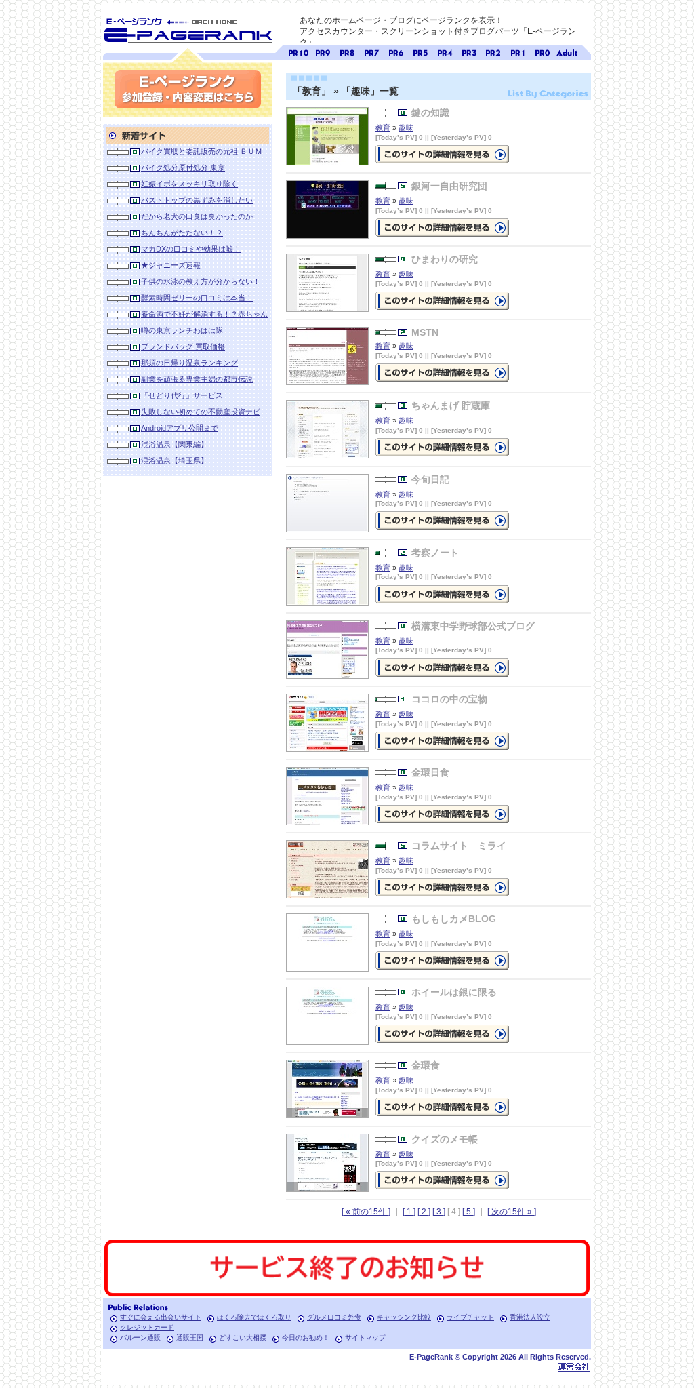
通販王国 (189, 1337)
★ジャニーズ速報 (171, 265)
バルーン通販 (140, 1337)
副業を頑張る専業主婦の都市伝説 (197, 379)
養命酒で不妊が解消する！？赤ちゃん (204, 314)
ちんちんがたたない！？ (182, 233)
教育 (382, 127)
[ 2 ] (423, 1211)
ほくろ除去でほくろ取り (254, 1317)
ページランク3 (469, 51)
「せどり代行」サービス (182, 395)
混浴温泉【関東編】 (174, 444)
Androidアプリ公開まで (179, 428)
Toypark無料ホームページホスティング (574, 1366)
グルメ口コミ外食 (334, 1317)
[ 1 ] (409, 1211)
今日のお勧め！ (305, 1337)
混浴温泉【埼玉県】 (174, 460)
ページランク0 (542, 51)
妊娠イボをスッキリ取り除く (189, 184)
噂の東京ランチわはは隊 (182, 330)
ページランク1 (518, 51)
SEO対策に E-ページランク (187, 28)
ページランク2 (493, 51)
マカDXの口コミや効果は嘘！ (191, 249)
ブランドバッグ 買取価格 (183, 346)
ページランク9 (322, 51)
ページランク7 (371, 51)
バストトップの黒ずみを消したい (197, 200)
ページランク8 (347, 51)
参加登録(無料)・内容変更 (188, 89)
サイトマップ (365, 1337)
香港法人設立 (530, 1317)
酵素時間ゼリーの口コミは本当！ (197, 298)
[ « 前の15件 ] (366, 1211)
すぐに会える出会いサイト (160, 1317)
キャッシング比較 (404, 1317)
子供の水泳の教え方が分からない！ (200, 281)
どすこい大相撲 (242, 1337)
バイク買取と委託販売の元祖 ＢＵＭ (201, 151)
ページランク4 (444, 51)
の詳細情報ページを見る (442, 154)
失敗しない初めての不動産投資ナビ (200, 412)
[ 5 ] (468, 1211)
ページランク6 (396, 51)
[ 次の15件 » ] (511, 1211)
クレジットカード (147, 1327)
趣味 (406, 127)
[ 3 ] (438, 1211)
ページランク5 (420, 51)
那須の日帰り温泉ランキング (189, 363)
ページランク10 (298, 51)
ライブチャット (470, 1317)
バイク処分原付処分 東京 (183, 167)
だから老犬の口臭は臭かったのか (197, 216)
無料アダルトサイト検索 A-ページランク (566, 51)
